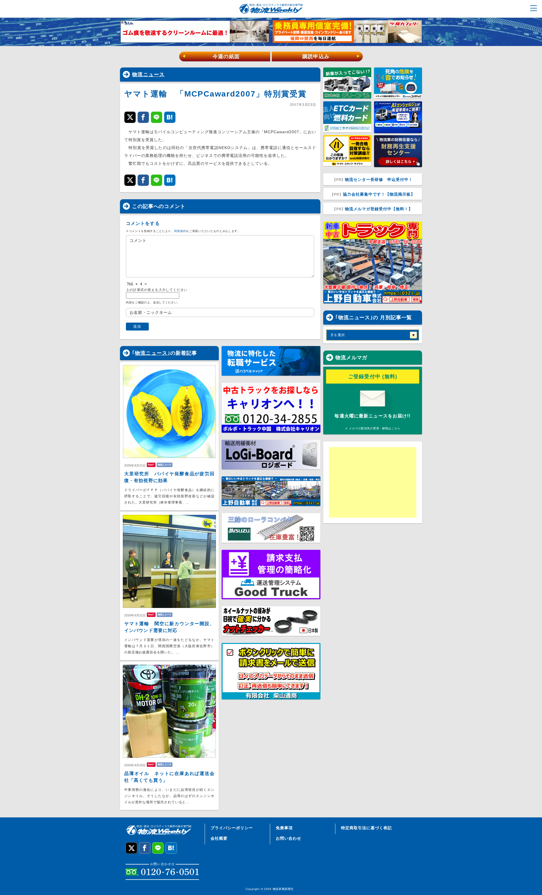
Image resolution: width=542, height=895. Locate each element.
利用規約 (180, 231)
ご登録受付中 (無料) (372, 376)
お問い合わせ (288, 838)
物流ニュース (148, 74)
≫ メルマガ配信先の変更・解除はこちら (372, 428)
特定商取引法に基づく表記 (366, 828)
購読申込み (331, 56)
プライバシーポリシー (232, 828)
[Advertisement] (372, 482)
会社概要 (219, 838)
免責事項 (284, 828)
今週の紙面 (211, 56)
